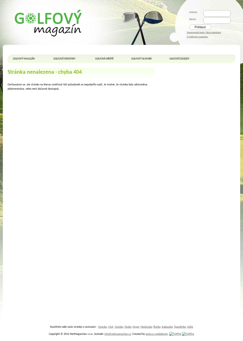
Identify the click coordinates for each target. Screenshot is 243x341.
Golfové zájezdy (179, 59)
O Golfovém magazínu (197, 37)
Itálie (190, 327)
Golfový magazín (24, 59)
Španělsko (180, 327)
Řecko (157, 327)
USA (110, 327)
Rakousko (167, 327)
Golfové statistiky (64, 59)
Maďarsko (146, 327)
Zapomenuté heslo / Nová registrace (204, 33)
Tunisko (119, 327)
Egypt (136, 327)
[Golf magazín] (48, 23)
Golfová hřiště (104, 59)
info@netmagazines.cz (117, 334)
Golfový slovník (141, 59)
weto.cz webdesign (156, 334)
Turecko (102, 327)
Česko (128, 327)
